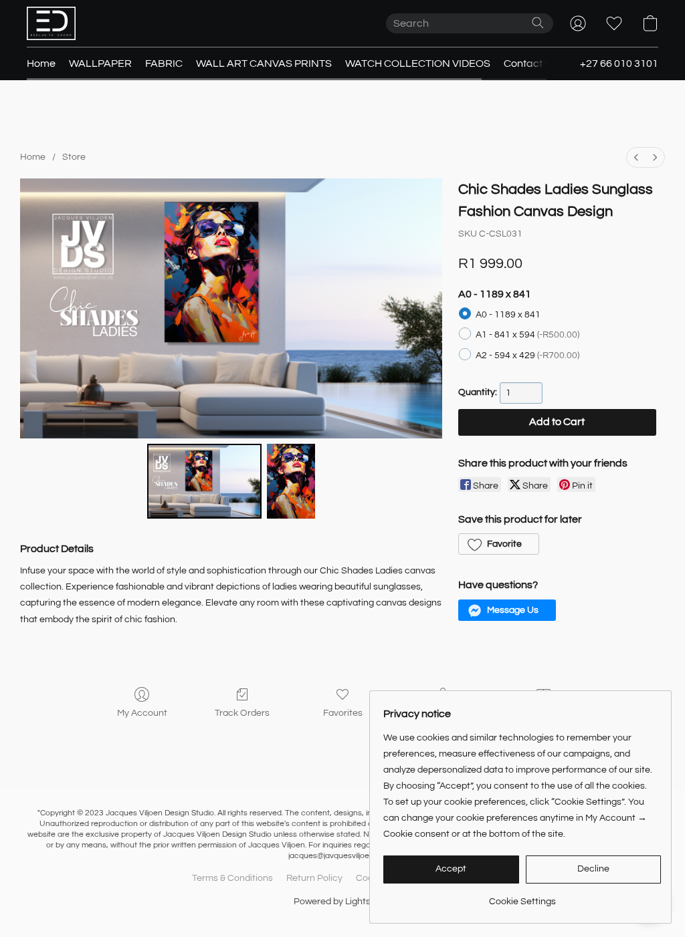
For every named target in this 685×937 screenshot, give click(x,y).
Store (74, 157)
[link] (522, 897)
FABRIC (164, 63)
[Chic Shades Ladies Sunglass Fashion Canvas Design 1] (291, 481)
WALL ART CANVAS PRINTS (264, 63)
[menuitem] (636, 157)
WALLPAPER (100, 63)
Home (41, 63)
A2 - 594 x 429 (527, 355)
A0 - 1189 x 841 (508, 314)
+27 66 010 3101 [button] (619, 63)
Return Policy (314, 878)
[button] (51, 23)
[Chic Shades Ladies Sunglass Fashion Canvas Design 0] (204, 481)
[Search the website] (538, 22)
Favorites (343, 713)
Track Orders (242, 713)
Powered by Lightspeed (343, 901)
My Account (142, 713)
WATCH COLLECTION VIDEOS (417, 63)
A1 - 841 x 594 (527, 335)
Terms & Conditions (232, 878)
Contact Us (530, 63)
